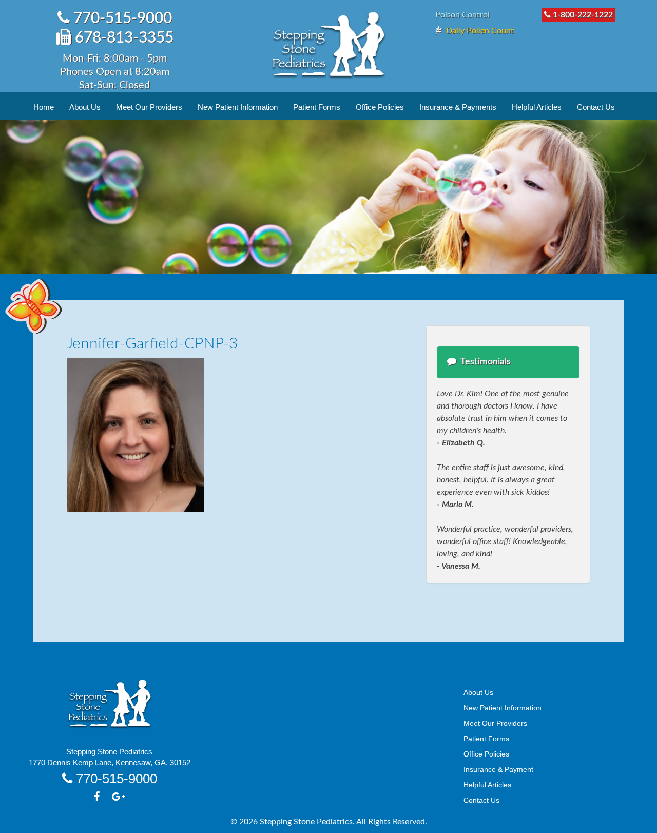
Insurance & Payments (457, 107)
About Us (85, 107)
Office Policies (380, 107)
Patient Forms (316, 107)
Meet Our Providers (149, 107)
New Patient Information (238, 107)
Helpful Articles (537, 107)
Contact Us (596, 107)
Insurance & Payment (498, 769)
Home (43, 107)
